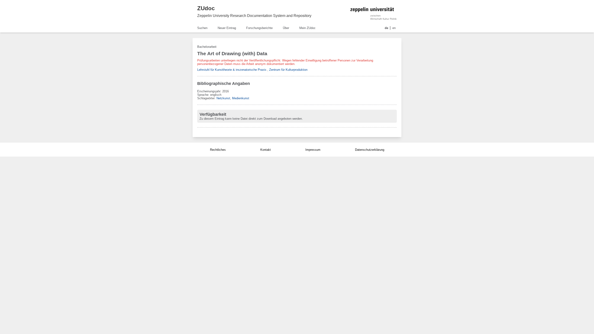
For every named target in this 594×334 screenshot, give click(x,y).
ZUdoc (206, 8)
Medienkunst (240, 98)
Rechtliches (218, 149)
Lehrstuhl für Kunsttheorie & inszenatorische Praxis (231, 69)
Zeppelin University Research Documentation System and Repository (254, 16)
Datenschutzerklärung (369, 149)
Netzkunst (223, 98)
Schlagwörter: (206, 98)
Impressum (312, 149)
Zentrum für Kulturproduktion (288, 69)
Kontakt (265, 149)
